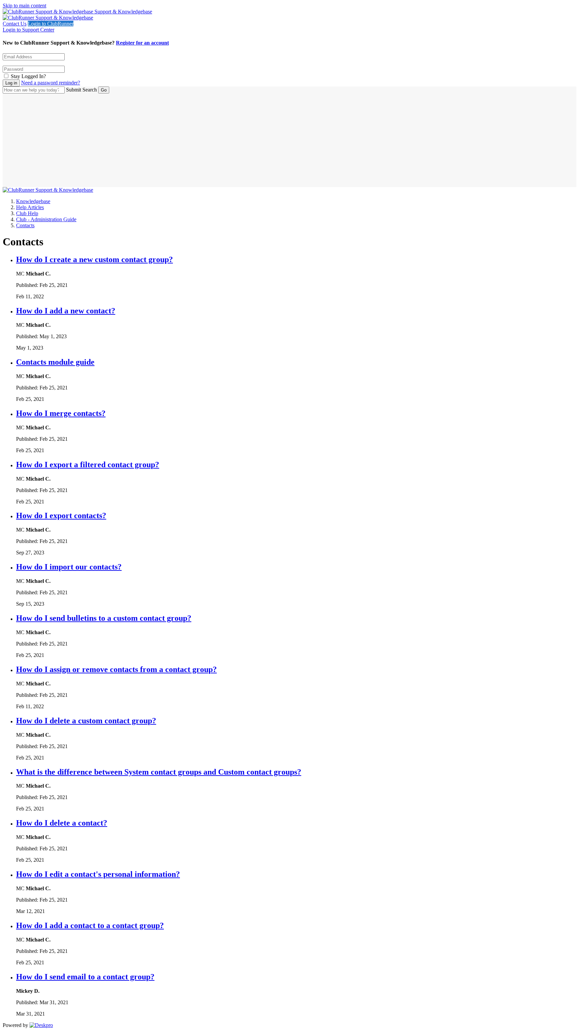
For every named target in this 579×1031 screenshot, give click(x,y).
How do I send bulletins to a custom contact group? (103, 618)
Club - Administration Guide (46, 219)
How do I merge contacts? (61, 413)
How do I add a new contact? (65, 310)
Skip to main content (24, 5)
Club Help (27, 213)
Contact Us (14, 23)
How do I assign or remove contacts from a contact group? (116, 669)
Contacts (25, 225)
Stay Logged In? (28, 76)
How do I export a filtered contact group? (87, 464)
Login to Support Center (28, 30)
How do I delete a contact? (61, 822)
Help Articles (30, 207)
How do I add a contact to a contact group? (90, 925)
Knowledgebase (33, 201)
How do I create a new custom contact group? (94, 259)
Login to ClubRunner (50, 23)
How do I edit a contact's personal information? (98, 874)
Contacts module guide (55, 362)
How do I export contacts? (61, 515)
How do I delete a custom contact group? (86, 720)
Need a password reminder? (50, 82)
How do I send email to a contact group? (85, 976)
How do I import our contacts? (69, 566)
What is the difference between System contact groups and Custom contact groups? (158, 772)
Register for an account (142, 43)
